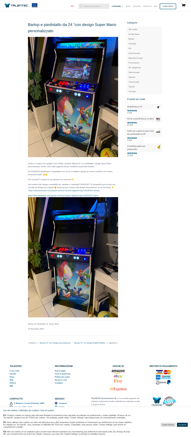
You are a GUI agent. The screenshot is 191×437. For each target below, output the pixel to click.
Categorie (116, 6)
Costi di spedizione (62, 374)
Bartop (131, 39)
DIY (130, 48)
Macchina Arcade (136, 58)
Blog (128, 6)
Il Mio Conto (168, 6)
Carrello (13, 374)
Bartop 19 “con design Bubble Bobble (90, 343)
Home (12, 377)
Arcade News (134, 34)
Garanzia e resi (61, 380)
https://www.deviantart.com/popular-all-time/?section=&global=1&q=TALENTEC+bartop (64, 190)
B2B (155, 6)
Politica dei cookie (62, 377)
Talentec (132, 77)
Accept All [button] (182, 425)
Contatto (147, 6)
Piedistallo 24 (42, 324)
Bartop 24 (32, 324)
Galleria (137, 6)
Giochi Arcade (134, 53)
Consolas (132, 44)
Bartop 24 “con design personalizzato (53, 343)
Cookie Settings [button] (168, 425)
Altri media (133, 29)
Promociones (134, 63)
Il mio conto (14, 371)
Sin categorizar (135, 67)
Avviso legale (60, 371)
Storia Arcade (134, 72)
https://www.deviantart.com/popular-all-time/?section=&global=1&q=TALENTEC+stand (63, 195)
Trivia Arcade (134, 82)
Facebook (63, 403)
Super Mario (54, 324)
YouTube (132, 91)
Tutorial (132, 87)
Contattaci (59, 383)
